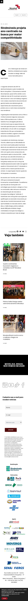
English (17, 15)
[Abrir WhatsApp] (24, 597)
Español (24, 15)
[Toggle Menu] (1, 1)
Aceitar (4, 598)
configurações (5, 595)
